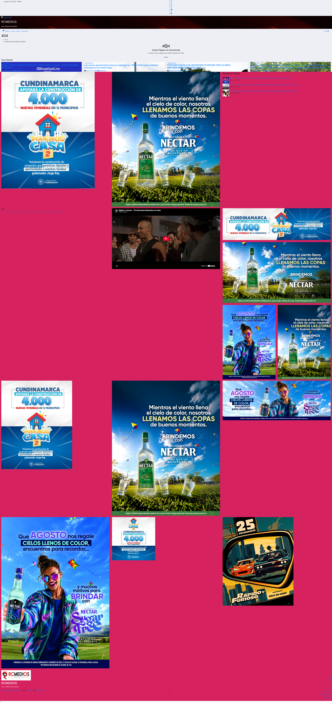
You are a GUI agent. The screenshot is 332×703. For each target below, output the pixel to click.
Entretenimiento (6, 63)
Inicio (6, 39)
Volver (166, 57)
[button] (325, 31)
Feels (32, 211)
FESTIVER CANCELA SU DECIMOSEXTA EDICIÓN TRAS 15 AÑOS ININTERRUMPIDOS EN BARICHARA (198, 66)
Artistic (2, 211)
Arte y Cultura (15, 31)
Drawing (24, 211)
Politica (7, 31)
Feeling (28, 211)
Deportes (25, 31)
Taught (61, 211)
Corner (10, 211)
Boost (6, 211)
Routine (57, 211)
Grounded (36, 211)
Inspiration (41, 211)
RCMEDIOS (9, 22)
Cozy (14, 211)
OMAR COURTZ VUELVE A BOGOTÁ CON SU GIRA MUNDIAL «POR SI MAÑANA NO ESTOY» (40, 66)
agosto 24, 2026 (8, 71)
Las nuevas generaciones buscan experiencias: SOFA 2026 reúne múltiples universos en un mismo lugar (121, 66)
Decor (20, 211)
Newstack (30, 690)
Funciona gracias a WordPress (11, 690)
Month (46, 211)
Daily (17, 211)
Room (54, 211)
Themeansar (40, 690)
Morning (50, 211)
